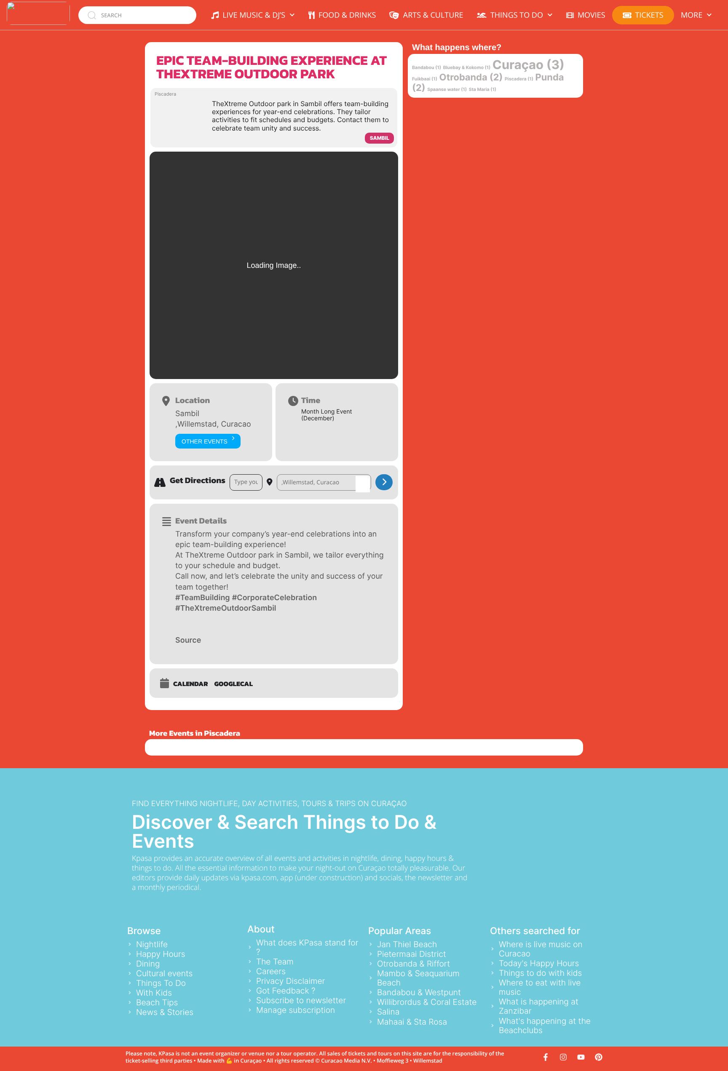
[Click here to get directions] (384, 482)
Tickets (649, 15)
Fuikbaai (424, 79)
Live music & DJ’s (252, 15)
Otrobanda (471, 77)
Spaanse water (447, 89)
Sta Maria (483, 89)
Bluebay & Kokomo (467, 67)
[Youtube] (581, 1057)
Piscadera (519, 79)
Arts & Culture (431, 15)
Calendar (190, 684)
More (691, 15)
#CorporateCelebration (274, 597)
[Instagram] (563, 1057)
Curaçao (528, 65)
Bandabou (426, 67)
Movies (589, 15)
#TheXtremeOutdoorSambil (225, 608)
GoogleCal (233, 684)
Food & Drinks (345, 15)
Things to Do (515, 15)
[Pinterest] (598, 1057)
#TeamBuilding (202, 597)
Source (188, 640)
